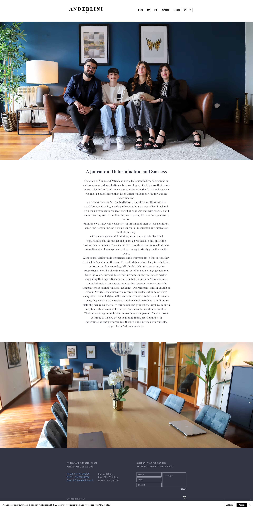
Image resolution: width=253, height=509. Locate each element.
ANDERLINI (86, 9)
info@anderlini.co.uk (83, 480)
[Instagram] (185, 498)
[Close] (249, 505)
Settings (229, 504)
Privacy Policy (104, 504)
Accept (241, 504)
